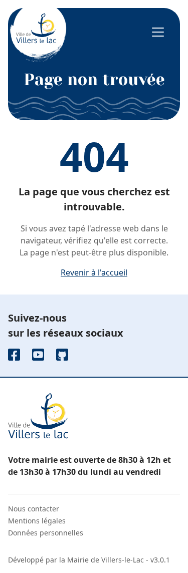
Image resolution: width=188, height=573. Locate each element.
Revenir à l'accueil (94, 272)
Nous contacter (33, 508)
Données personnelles (45, 532)
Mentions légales (37, 520)
